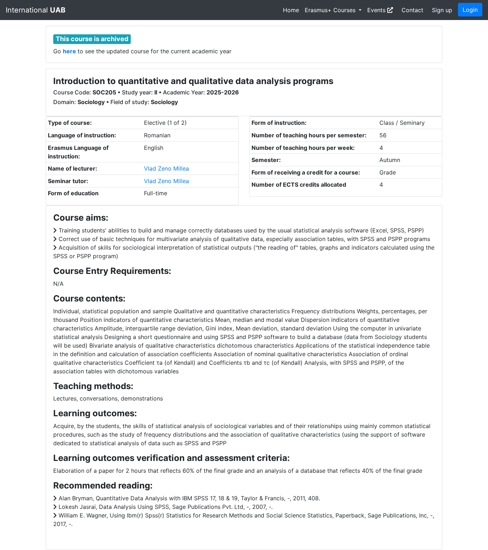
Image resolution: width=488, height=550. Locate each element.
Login (470, 9)
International (35, 10)
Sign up (442, 10)
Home (291, 10)
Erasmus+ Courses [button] (331, 10)
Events (377, 10)
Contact (412, 10)
